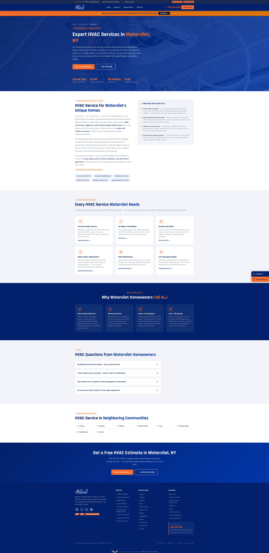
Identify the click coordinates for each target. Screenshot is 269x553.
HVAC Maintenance (123, 497)
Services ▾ (117, 7)
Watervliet (143, 526)
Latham (102, 426)
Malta (141, 519)
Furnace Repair (122, 504)
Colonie (81, 426)
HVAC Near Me (174, 512)
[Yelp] (82, 509)
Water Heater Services (85, 271)
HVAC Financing (122, 521)
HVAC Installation (123, 494)
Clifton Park (144, 510)
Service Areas (83, 24)
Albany (121, 426)
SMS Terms (173, 502)
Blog (171, 509)
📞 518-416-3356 (172, 7)
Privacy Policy (174, 500)
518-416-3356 (176, 527)
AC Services (122, 238)
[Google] (86, 509)
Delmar (142, 513)
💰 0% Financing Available (111, 2)
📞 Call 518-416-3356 (146, 472)
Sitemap (172, 506)
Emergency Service (165, 268)
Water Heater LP (175, 518)
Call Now (259, 274)
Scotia (101, 432)
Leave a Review (174, 497)
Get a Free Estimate (83, 67)
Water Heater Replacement (121, 511)
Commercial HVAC (123, 515)
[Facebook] (77, 509)
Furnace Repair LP (175, 515)
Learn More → (164, 13)
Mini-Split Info (163, 240)
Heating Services (83, 240)
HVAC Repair (121, 500)
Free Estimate (187, 7)
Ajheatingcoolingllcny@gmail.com (181, 530)
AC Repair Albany (123, 507)
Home (108, 7)
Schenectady (184, 426)
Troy (160, 426)
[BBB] (91, 509)
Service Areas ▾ (128, 7)
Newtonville (143, 426)
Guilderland (83, 432)
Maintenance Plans (124, 268)
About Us (140, 7)
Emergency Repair (123, 518)
